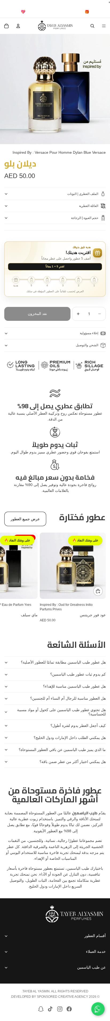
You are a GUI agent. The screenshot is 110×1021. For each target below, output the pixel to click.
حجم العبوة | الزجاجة (84, 218)
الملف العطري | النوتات (82, 194)
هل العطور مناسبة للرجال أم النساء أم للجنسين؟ (68, 698)
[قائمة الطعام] (104, 26)
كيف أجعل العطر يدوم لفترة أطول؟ (78, 725)
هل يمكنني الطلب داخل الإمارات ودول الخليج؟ (70, 737)
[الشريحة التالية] (10, 577)
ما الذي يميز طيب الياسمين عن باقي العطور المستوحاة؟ (62, 750)
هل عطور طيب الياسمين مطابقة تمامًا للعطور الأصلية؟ (63, 662)
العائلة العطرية (88, 206)
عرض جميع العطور (25, 519)
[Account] (18, 26)
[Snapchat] (41, 1009)
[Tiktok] (50, 1009)
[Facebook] (69, 1009)
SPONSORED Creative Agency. (49, 997)
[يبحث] (92, 26)
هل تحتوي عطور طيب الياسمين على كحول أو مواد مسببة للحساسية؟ (61, 712)
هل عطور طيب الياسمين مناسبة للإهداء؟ (74, 686)
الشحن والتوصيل (87, 345)
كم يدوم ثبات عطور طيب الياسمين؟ (78, 674)
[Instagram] (60, 1009)
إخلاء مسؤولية (89, 333)
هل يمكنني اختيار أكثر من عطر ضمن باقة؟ (73, 762)
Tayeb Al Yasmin (36, 991)
